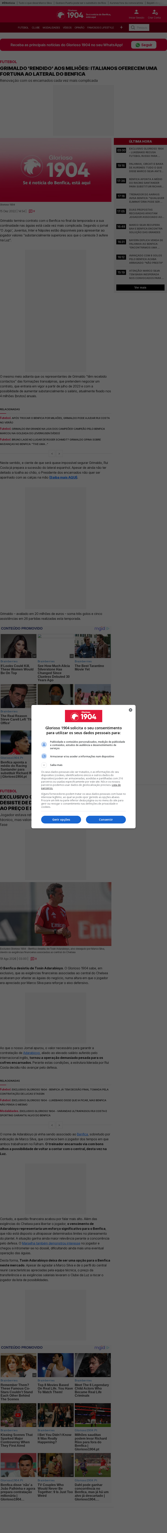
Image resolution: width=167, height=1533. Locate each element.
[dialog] (83, 766)
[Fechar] (130, 710)
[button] (83, 765)
